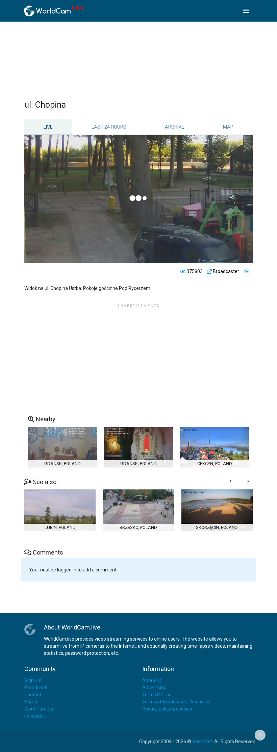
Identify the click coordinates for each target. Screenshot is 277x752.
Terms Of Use (157, 694)
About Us (152, 680)
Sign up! (32, 680)
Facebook (34, 716)
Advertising (154, 687)
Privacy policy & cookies (167, 708)
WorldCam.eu (38, 708)
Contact (32, 694)
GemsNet (202, 741)
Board (30, 701)
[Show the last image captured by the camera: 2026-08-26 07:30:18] (246, 271)
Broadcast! (35, 687)
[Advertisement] (147, 60)
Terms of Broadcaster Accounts (176, 701)
